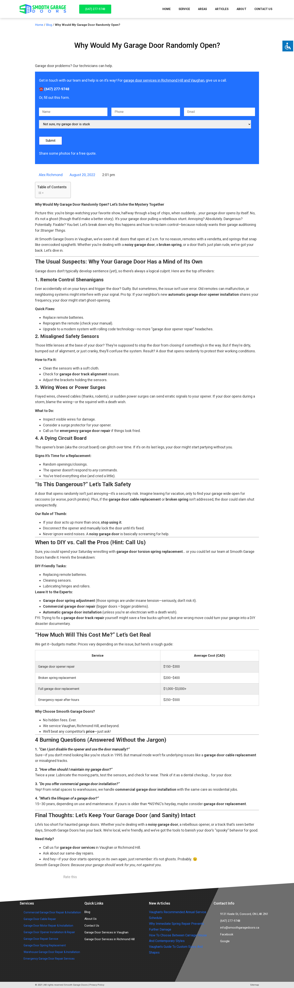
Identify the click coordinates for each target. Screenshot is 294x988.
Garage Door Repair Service (41, 938)
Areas (202, 9)
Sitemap (254, 985)
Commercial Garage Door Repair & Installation (52, 912)
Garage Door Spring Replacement (45, 945)
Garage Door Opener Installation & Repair (49, 932)
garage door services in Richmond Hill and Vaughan (163, 80)
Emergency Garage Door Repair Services (49, 958)
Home (166, 9)
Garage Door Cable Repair (40, 919)
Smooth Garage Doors (76, 985)
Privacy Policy (96, 985)
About (241, 9)
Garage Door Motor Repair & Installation (48, 925)
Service (184, 9)
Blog (49, 25)
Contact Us (263, 9)
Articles (222, 9)
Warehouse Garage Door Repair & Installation (52, 952)
